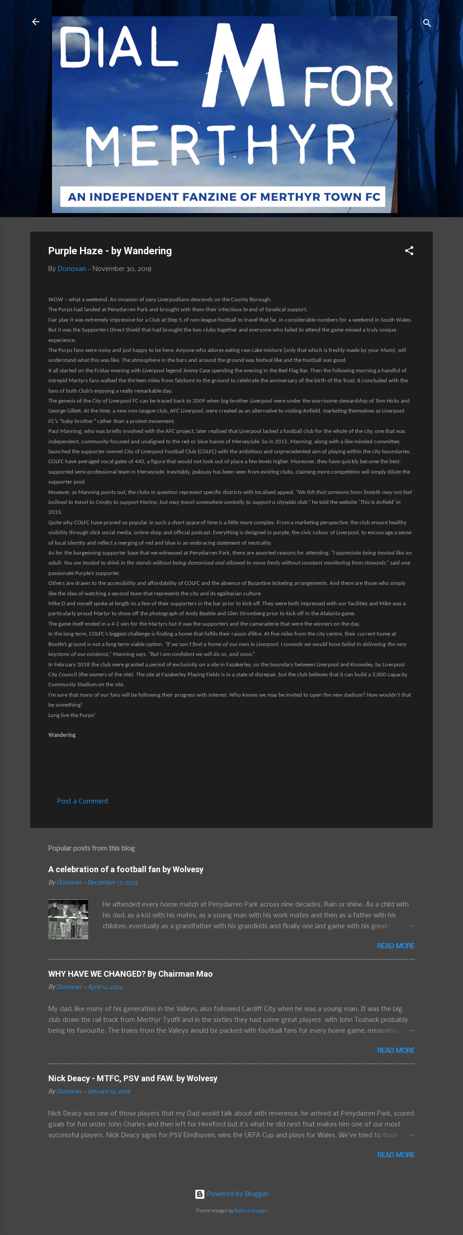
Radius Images (250, 1211)
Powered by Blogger (237, 1194)
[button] (409, 252)
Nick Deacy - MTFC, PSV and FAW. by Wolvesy (132, 1078)
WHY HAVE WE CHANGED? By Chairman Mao (130, 973)
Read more (396, 946)
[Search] (427, 24)
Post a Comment (83, 801)
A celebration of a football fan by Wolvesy (125, 869)
